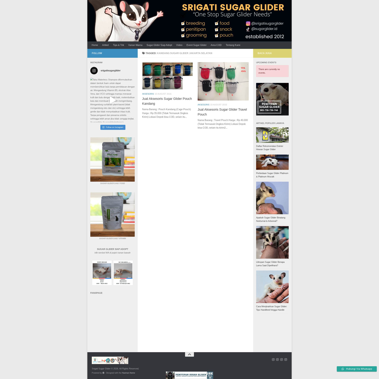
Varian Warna (135, 45)
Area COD (216, 45)
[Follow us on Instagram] (273, 359)
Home (95, 45)
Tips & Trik (118, 45)
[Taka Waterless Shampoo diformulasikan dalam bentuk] (112, 100)
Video (179, 45)
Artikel (105, 45)
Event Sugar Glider (197, 45)
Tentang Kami (233, 45)
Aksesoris (148, 94)
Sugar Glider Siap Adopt (159, 45)
